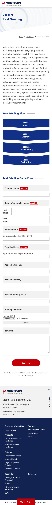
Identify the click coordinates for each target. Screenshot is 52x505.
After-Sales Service (36, 429)
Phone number (15, 229)
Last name (5, 211)
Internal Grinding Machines (12, 445)
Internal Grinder (12, 459)
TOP (21, 36)
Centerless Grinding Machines (13, 439)
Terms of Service (24, 375)
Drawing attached (13, 309)
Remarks (8, 330)
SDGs (7, 493)
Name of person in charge (21, 203)
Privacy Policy (41, 373)
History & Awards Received (12, 488)
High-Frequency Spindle (12, 463)
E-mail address (15, 247)
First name (5, 219)
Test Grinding (34, 433)
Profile (8, 483)
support (29, 36)
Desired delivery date (15, 294)
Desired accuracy (12, 279)
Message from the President (12, 478)
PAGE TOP (49, 401)
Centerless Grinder (13, 455)
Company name (16, 188)
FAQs (30, 436)
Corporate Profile (12, 468)
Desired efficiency (13, 264)
